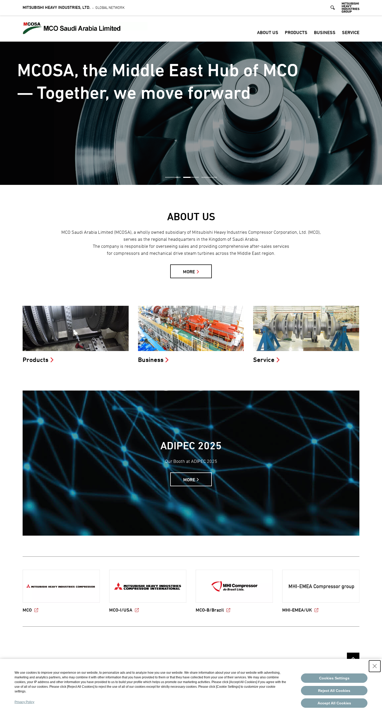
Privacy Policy (24, 702)
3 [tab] (209, 177)
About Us (267, 32)
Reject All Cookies (334, 691)
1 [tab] (173, 177)
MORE (189, 271)
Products (296, 32)
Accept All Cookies (334, 703)
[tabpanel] (191, 113)
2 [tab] (191, 177)
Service (350, 32)
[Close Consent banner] (374, 666)
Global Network (73, 7)
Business (324, 32)
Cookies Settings (334, 678)
